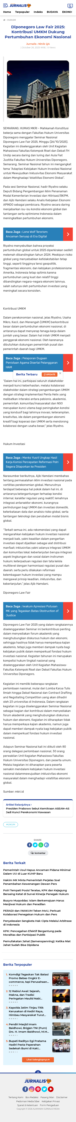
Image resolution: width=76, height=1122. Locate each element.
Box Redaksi (31, 1097)
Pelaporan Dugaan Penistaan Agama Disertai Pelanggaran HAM (32, 363)
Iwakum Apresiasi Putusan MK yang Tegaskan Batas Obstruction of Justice (32, 611)
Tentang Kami (15, 1097)
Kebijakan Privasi (51, 1101)
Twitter (46, 1093)
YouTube (53, 1093)
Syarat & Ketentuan (27, 1105)
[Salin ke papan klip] (46, 844)
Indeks (38, 12)
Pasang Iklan (47, 1097)
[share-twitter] (35, 844)
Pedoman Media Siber (28, 1101)
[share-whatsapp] (40, 844)
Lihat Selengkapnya (37, 1059)
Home (7, 12)
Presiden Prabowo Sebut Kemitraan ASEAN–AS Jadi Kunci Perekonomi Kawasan (37, 810)
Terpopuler (22, 12)
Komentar (39, 853)
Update (50, 374)
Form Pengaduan (49, 1105)
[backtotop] (38, 1073)
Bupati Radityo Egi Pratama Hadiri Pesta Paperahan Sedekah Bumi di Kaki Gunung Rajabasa (27, 1044)
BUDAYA (52, 12)
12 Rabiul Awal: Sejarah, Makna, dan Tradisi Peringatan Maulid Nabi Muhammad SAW (24, 994)
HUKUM (10, 824)
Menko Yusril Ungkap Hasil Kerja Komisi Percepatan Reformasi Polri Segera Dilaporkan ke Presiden (32, 462)
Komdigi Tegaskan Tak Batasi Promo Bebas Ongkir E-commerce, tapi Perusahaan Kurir (29, 978)
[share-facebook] (29, 844)
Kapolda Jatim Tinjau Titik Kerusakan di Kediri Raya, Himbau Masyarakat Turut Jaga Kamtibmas (26, 1011)
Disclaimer (62, 1097)
